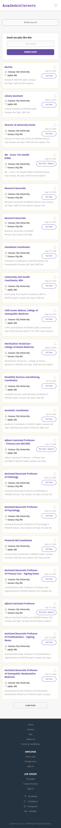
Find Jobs (30, 779)
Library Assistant (14, 96)
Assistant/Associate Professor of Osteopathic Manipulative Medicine (21, 673)
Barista (8, 67)
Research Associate (15, 188)
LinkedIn (33, 811)
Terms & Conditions (30, 744)
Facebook (32, 796)
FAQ (30, 734)
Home (30, 724)
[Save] (54, 68)
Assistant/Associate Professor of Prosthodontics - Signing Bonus (21, 637)
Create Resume (30, 784)
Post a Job (30, 757)
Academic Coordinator (17, 410)
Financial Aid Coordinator (18, 540)
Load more (30, 705)
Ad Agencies (30, 761)
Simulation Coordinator (17, 247)
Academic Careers (17, 824)
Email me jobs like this (19, 37)
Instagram (32, 806)
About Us (30, 739)
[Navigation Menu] (55, 5)
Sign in (30, 766)
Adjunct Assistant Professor (20, 603)
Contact (30, 729)
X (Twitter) (33, 801)
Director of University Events (20, 125)
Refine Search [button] (30, 22)
